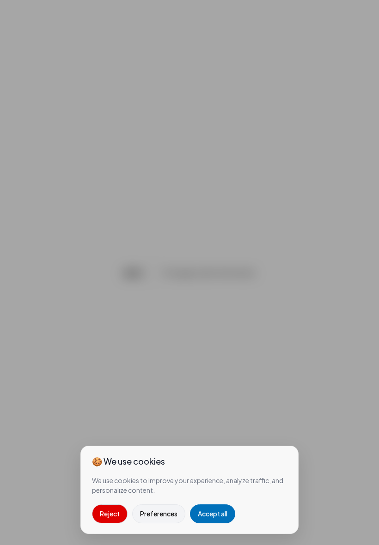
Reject (110, 513)
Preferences (158, 513)
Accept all (212, 513)
